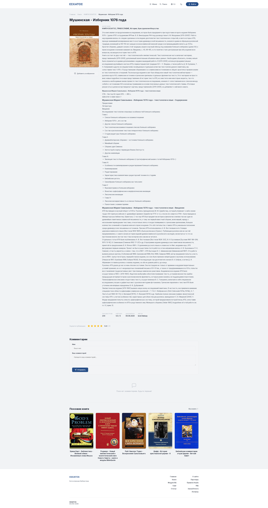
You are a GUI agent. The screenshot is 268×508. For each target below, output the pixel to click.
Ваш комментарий (79, 353)
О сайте (195, 476)
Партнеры (194, 479)
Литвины (195, 492)
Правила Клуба (192, 483)
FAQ (197, 486)
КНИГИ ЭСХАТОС (90, 14)
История (133, 29)
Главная (72, 14)
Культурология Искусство (148, 29)
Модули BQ (172, 483)
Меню (154, 4)
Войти (193, 4)
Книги (80, 14)
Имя (73, 344)
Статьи (173, 489)
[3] (95, 326)
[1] (88, 326)
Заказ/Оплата (193, 489)
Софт (174, 486)
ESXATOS (74, 477)
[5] (101, 326)
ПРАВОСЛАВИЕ (123, 29)
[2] (91, 326)
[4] (98, 326)
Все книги (192, 409)
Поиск (164, 4)
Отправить (81, 370)
